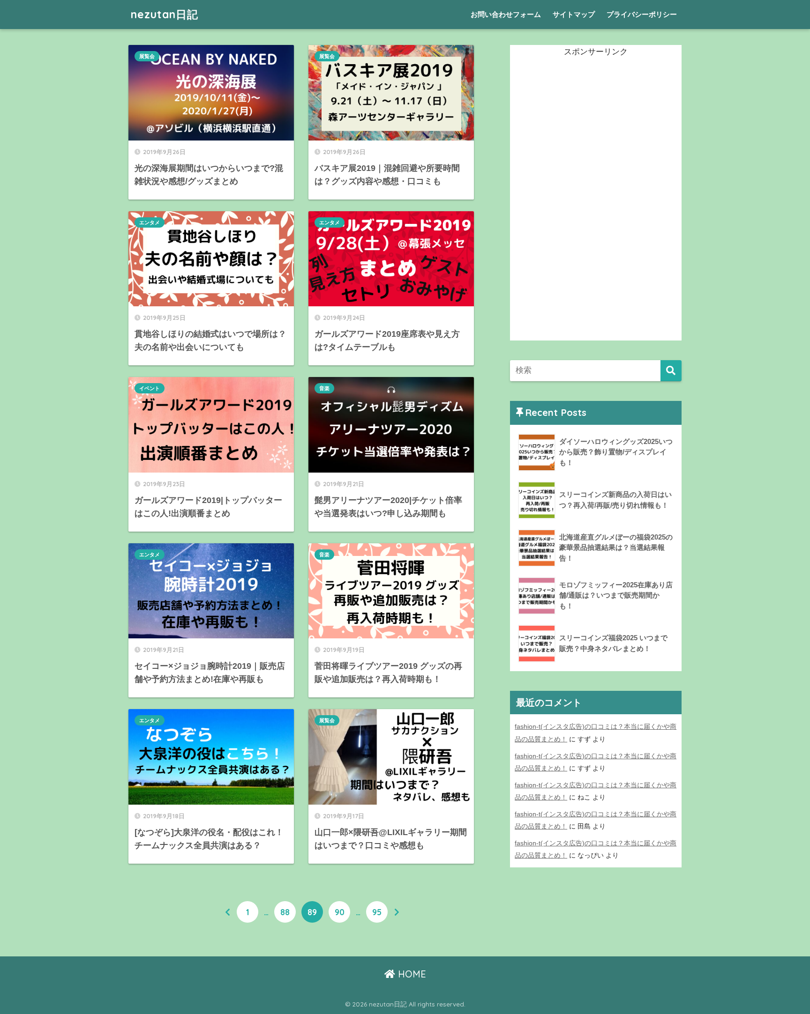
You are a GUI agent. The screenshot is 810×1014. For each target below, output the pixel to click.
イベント (149, 388)
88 (285, 912)
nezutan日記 (164, 14)
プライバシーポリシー (642, 14)
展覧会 (147, 56)
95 (377, 912)
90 (340, 912)
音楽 (324, 388)
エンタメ (149, 222)
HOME (410, 974)
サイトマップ (574, 14)
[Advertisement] (580, 199)
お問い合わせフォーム (506, 14)
